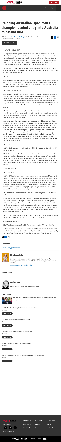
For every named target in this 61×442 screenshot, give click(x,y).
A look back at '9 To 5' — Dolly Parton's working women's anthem (19, 308)
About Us (37, 424)
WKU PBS (49, 424)
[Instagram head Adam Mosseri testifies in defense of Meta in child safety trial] (7, 300)
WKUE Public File (39, 420)
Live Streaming (51, 420)
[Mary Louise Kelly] (5, 257)
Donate (54, 2)
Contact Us (37, 428)
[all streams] (58, 8)
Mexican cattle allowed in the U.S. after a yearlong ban (16, 343)
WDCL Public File (27, 428)
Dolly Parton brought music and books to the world (16, 319)
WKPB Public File (27, 424)
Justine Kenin (10, 37)
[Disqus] (30, 393)
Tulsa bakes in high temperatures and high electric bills (17, 331)
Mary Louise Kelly (19, 37)
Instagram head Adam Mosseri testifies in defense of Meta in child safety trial (34, 298)
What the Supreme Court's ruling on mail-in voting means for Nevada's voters (23, 355)
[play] (4, 8)
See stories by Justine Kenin (11, 248)
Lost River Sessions (52, 428)
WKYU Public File (27, 420)
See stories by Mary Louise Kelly (21, 265)
